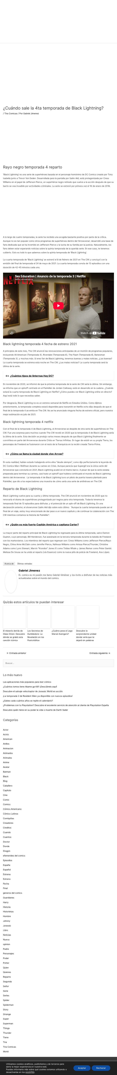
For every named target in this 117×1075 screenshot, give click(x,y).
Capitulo (7, 790)
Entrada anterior (16, 653)
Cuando (7, 832)
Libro (5, 930)
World (6, 1051)
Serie (5, 991)
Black (5, 776)
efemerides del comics (14, 855)
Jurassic (7, 925)
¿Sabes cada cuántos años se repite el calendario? (28, 700)
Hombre (7, 916)
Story (5, 1009)
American (7, 739)
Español (7, 869)
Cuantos (7, 837)
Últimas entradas (24, 564)
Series (6, 995)
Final (5, 888)
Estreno (7, 879)
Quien (6, 967)
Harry (6, 902)
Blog (5, 781)
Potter (6, 963)
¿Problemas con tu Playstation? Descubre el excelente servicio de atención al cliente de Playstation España (56, 705)
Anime (6, 762)
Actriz (6, 734)
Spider (6, 1000)
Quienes (7, 972)
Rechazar (101, 1068)
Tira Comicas (10, 113)
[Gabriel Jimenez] (11, 581)
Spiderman (8, 1005)
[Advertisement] (58, 142)
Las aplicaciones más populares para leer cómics (27, 682)
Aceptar (82, 1068)
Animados (8, 753)
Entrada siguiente (100, 653)
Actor (5, 730)
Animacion (8, 748)
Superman (8, 1023)
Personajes (8, 953)
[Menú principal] (58, 39)
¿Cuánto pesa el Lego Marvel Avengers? (62, 632)
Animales (7, 758)
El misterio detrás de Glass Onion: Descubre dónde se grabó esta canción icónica (14, 635)
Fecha (6, 883)
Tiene (6, 1037)
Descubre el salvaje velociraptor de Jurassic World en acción (33, 691)
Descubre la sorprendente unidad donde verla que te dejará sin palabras (86, 635)
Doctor (6, 842)
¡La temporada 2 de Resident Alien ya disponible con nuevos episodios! (38, 696)
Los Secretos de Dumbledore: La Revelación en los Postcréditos (35, 635)
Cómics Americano (12, 809)
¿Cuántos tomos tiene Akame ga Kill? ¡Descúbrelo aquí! (30, 686)
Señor (6, 986)
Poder (6, 958)
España (6, 865)
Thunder (7, 1033)
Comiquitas (8, 818)
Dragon (6, 851)
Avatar (6, 767)
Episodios (7, 860)
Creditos (7, 827)
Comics (6, 804)
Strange (7, 1014)
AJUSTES (29, 1072)
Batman (7, 772)
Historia (7, 907)
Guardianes (8, 897)
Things (6, 1028)
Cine (5, 795)
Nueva (6, 939)
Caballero (7, 785)
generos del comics (12, 893)
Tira (5, 1042)
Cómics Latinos (10, 813)
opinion (6, 944)
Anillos (6, 744)
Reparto (7, 977)
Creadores (8, 823)
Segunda (7, 981)
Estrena (7, 874)
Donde (6, 846)
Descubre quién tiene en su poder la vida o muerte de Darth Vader (35, 710)
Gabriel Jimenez (29, 570)
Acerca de (9, 564)
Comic (6, 800)
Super (6, 1019)
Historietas (8, 911)
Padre (6, 949)
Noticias (7, 935)
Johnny (6, 921)
